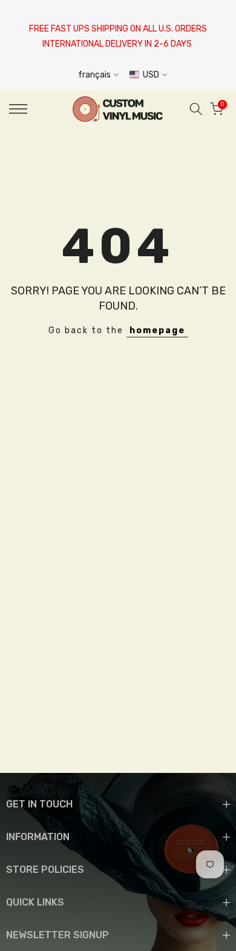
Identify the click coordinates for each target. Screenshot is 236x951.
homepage (157, 330)
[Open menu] (33, 109)
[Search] (196, 109)
